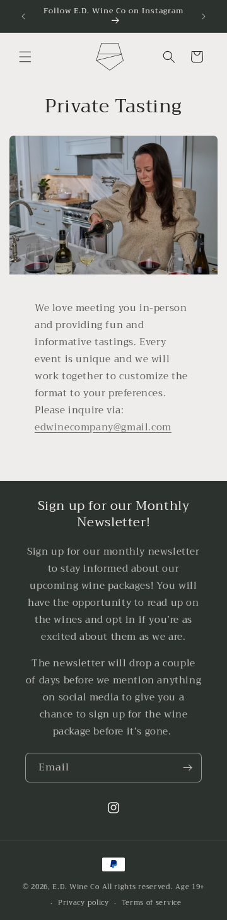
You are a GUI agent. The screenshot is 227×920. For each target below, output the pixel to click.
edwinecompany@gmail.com (103, 427)
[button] (25, 57)
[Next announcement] (204, 16)
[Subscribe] (187, 767)
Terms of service (152, 903)
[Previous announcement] (23, 16)
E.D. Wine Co (75, 887)
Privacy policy (83, 903)
